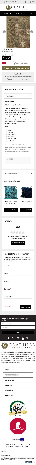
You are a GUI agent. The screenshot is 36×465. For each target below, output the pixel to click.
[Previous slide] (6, 194)
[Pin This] (4, 63)
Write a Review (18, 243)
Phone (6, 281)
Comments (8, 297)
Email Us (26, 79)
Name (6, 266)
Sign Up (18, 332)
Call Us (11, 79)
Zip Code (7, 289)
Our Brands (4, 451)
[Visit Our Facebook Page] (8, 338)
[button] (31, 31)
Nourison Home (8, 51)
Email (6, 273)
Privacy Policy (9, 446)
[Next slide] (29, 194)
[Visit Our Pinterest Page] (18, 338)
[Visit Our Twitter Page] (13, 338)
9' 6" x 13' (6, 58)
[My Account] (25, 2)
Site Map (17, 446)
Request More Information (17, 68)
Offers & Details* (24, 446)
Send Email (25, 307)
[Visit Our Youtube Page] (23, 338)
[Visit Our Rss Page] (27, 338)
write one (22, 238)
